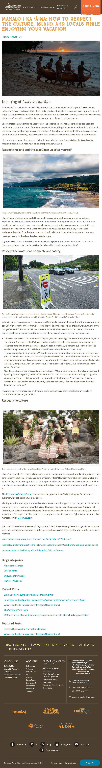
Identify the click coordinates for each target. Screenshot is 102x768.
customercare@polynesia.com (83, 697)
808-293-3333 (83, 691)
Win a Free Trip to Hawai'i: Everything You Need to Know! (32, 604)
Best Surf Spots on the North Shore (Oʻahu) (25, 629)
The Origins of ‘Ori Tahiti (16, 609)
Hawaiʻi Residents (44, 644)
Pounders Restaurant (12, 674)
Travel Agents (15, 644)
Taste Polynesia (10, 677)
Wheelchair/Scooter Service (53, 685)
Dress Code (47, 688)
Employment (31, 683)
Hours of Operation (50, 677)
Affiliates (86, 644)
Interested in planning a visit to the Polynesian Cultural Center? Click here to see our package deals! (50, 544)
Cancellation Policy (50, 679)
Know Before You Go (51, 674)
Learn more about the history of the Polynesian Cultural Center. (32, 550)
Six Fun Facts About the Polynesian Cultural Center (28, 594)
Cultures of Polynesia (14, 575)
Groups (68, 644)
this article (70, 390)
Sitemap (29, 691)
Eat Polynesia (10, 570)
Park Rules (47, 682)
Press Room (31, 680)
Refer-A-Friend (20, 649)
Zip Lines (7, 672)
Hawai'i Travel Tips (12, 36)
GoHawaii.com (25, 517)
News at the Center (13, 565)
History (29, 677)
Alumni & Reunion (11, 669)
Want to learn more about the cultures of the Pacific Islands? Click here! (36, 539)
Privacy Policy (70, 763)
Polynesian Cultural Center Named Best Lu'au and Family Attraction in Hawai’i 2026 (44, 599)
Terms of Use (56, 763)
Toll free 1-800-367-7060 (82, 687)
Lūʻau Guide (9, 666)
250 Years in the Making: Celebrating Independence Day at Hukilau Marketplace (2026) (46, 615)
